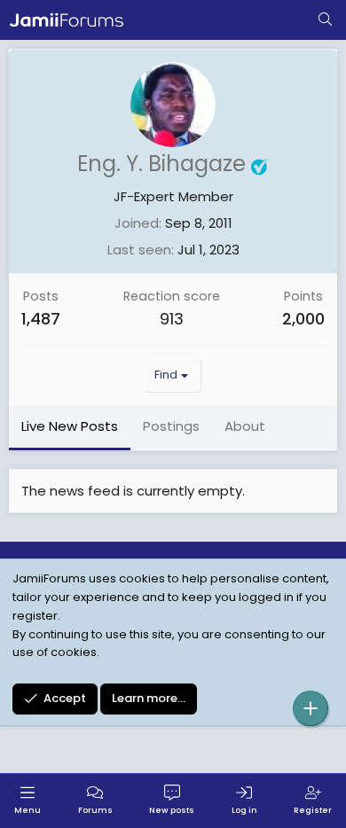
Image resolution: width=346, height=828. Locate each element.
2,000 (303, 319)
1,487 (40, 319)
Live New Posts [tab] (69, 426)
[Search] (325, 20)
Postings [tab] (171, 426)
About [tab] (244, 426)
